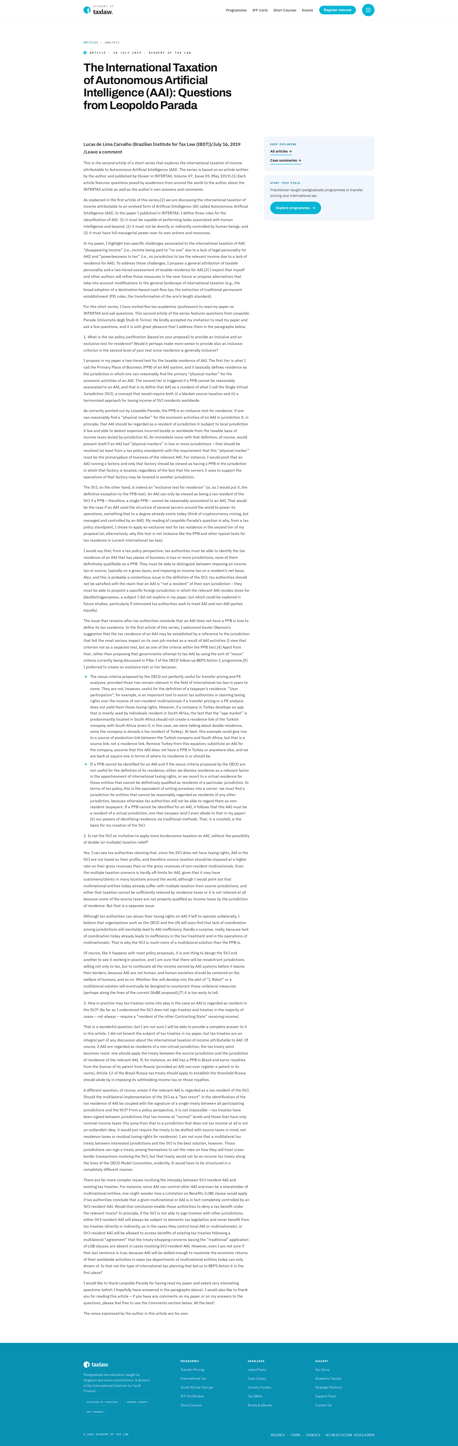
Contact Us (323, 1405)
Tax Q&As (255, 1396)
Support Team (325, 1396)
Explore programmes (295, 208)
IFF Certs (260, 10)
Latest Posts (257, 1369)
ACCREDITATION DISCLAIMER (350, 1435)
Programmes (236, 10)
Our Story (322, 1369)
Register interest (337, 10)
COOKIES (313, 1435)
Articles (90, 42)
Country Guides (259, 1387)
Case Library (257, 1378)
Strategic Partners (328, 1387)
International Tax (193, 1378)
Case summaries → (285, 160)
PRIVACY (278, 1435)
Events (307, 10)
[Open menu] (368, 10)
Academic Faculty (328, 1378)
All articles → (281, 151)
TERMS (295, 1435)
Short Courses (284, 10)
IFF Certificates (192, 1396)
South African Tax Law (197, 1387)
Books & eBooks (260, 1405)
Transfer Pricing (192, 1369)
